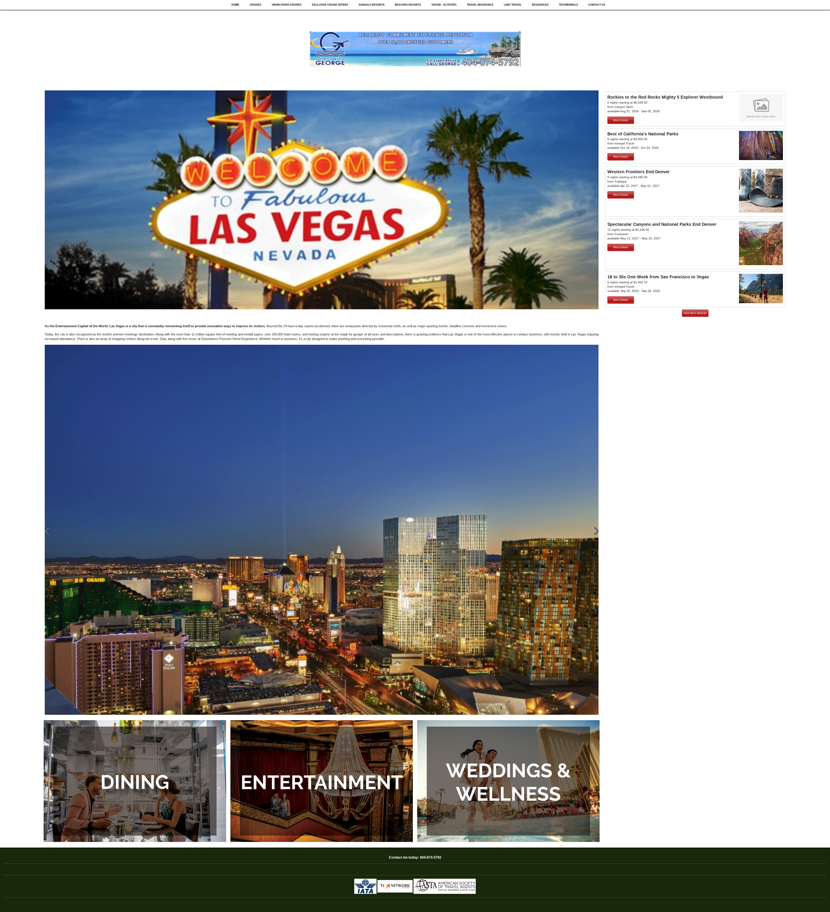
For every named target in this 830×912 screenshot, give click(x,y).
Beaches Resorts (408, 4)
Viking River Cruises (287, 4)
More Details (620, 120)
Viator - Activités (443, 4)
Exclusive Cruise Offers (330, 4)
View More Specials (695, 313)
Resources (540, 4)
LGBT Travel (513, 4)
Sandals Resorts (372, 4)
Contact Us (596, 4)
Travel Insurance (480, 4)
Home (235, 4)
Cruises (255, 4)
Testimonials (568, 4)
